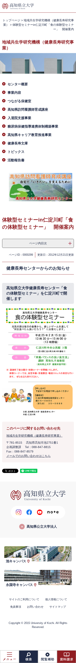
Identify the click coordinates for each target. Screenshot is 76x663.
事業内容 (14, 92)
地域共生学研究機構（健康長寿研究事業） (34, 435)
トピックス (16, 152)
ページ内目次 (38, 243)
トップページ (11, 20)
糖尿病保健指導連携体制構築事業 (33, 126)
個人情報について (56, 599)
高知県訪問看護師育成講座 (28, 109)
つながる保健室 (19, 101)
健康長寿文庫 (18, 143)
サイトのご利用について (24, 599)
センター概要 (18, 84)
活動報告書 (16, 160)
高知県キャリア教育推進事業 (30, 135)
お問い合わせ (35, 606)
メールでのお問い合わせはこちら (28, 456)
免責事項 (15, 606)
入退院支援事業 (19, 118)
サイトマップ (57, 606)
